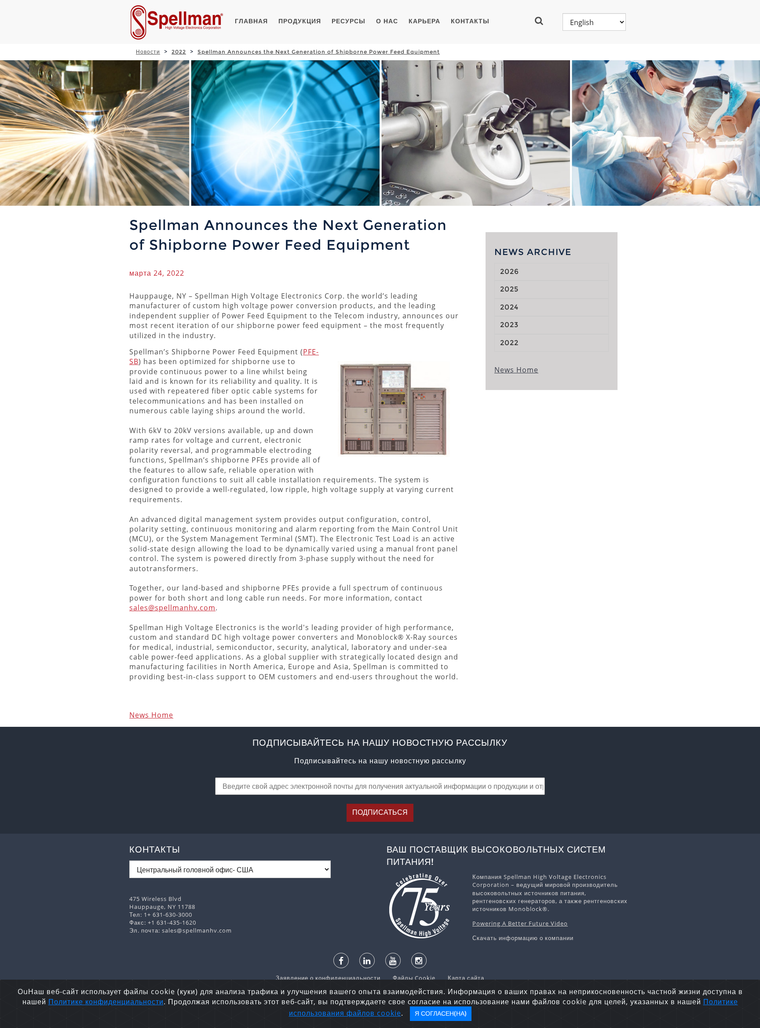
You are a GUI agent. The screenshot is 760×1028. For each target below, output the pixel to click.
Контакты (470, 21)
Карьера (424, 21)
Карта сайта (460, 978)
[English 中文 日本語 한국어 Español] (594, 22)
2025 (509, 289)
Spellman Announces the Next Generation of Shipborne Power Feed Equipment (318, 51)
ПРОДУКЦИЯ (299, 21)
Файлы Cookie (409, 978)
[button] (542, 20)
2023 (509, 325)
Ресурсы (348, 21)
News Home (151, 715)
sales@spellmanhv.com (172, 607)
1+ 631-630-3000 (168, 915)
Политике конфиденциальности (106, 1001)
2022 (179, 51)
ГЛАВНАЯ (251, 21)
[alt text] (425, 906)
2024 (509, 307)
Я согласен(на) (441, 1013)
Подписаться (380, 812)
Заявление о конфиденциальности (329, 978)
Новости (148, 51)
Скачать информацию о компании (523, 938)
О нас (387, 21)
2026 (509, 271)
